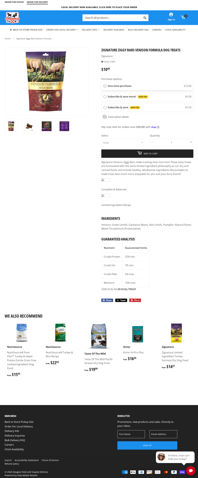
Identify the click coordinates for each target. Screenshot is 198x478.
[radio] (104, 86)
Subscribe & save (123, 107)
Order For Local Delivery (61, 29)
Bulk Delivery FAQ (138, 29)
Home (7, 38)
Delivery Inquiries (113, 29)
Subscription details (118, 116)
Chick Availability (175, 29)
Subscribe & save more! (127, 96)
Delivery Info (90, 29)
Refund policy (12, 463)
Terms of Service (50, 460)
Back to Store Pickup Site (27, 29)
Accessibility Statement (27, 460)
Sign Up (147, 445)
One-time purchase (119, 86)
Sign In (171, 19)
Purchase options (111, 79)
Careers (156, 29)
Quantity (155, 135)
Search (8, 460)
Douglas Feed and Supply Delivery (30, 471)
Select (104, 135)
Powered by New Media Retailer (21, 475)
